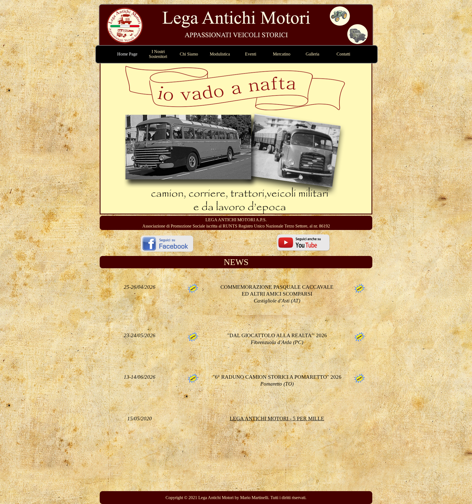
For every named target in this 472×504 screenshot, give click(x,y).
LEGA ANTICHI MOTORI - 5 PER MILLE (277, 418)
